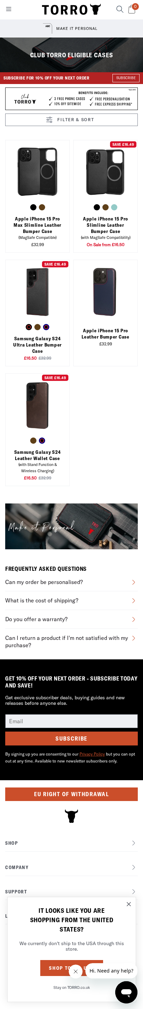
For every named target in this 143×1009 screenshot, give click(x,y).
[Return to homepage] (71, 9)
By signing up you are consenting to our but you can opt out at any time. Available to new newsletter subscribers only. (70, 757)
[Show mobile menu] (8, 10)
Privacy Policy (92, 754)
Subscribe (71, 738)
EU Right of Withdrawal (71, 794)
